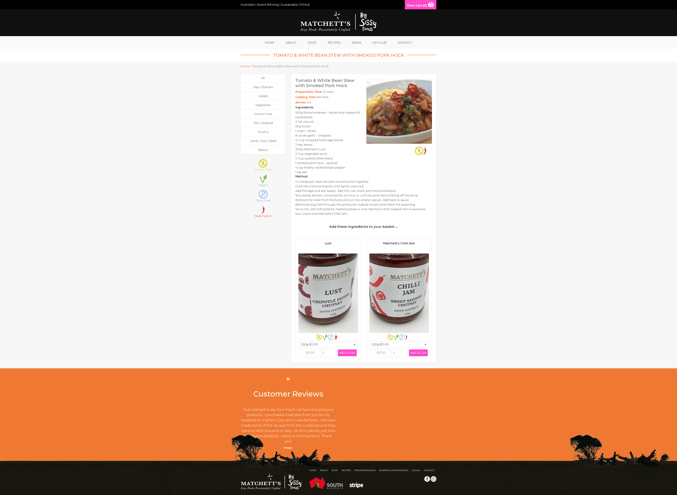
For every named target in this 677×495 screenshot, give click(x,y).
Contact (405, 42)
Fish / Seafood (263, 123)
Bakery (263, 150)
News (356, 42)
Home (269, 42)
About (291, 42)
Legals (416, 470)
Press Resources (365, 470)
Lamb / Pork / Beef (263, 141)
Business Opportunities (393, 470)
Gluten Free (263, 114)
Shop (312, 42)
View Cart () (417, 5)
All (263, 78)
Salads (263, 96)
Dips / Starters (263, 87)
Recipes (334, 42)
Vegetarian (263, 105)
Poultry (263, 132)
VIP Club (379, 42)
